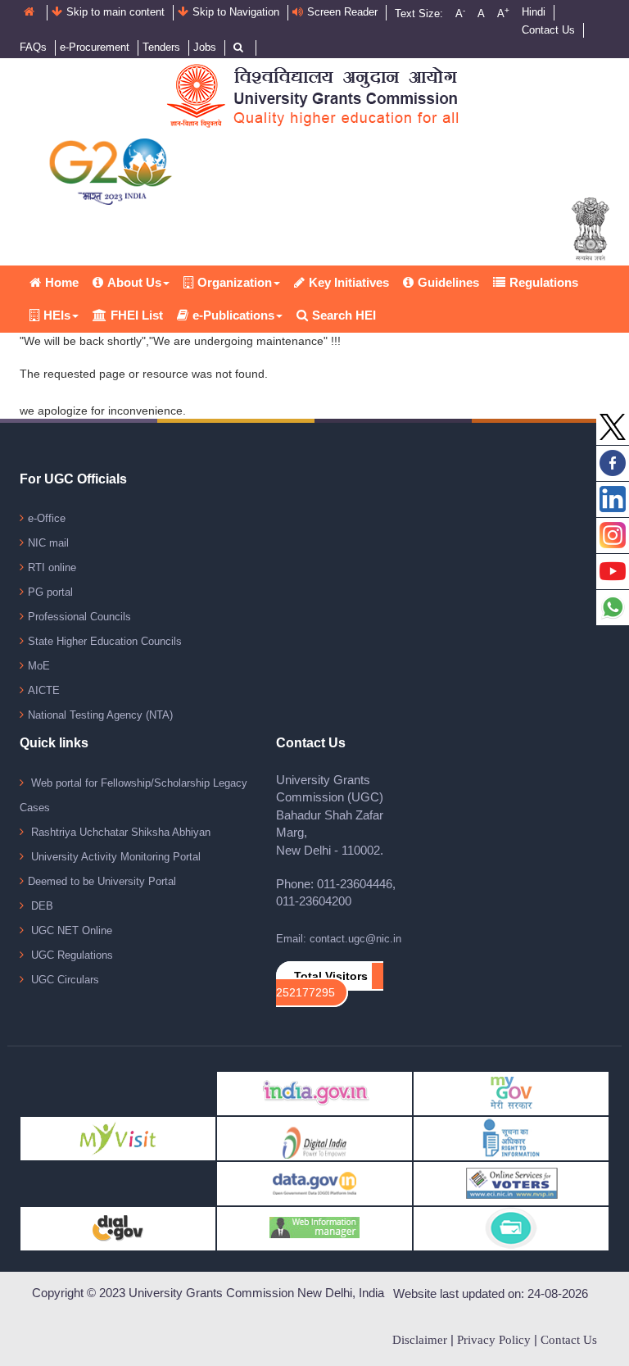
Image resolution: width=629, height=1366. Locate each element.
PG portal (50, 592)
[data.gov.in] (314, 1183)
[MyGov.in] (511, 1093)
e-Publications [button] (233, 315)
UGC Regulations (70, 955)
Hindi (533, 12)
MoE (39, 666)
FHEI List (137, 315)
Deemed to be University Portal (102, 881)
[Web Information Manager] (314, 1228)
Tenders (161, 47)
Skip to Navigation (235, 12)
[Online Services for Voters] (511, 1183)
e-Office (47, 518)
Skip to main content (115, 12)
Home (62, 282)
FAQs (33, 47)
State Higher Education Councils (105, 641)
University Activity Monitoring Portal (114, 857)
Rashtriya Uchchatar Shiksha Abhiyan (119, 832)
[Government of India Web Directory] (511, 1228)
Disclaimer (419, 1339)
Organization (234, 282)
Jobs (204, 47)
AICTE (44, 690)
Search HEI (344, 315)
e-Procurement (94, 47)
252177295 (305, 992)
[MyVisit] (118, 1138)
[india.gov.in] (314, 1093)
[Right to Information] (511, 1138)
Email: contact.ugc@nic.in (338, 939)
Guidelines (448, 282)
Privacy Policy (494, 1339)
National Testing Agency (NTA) (100, 715)
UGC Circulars (63, 979)
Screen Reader (342, 12)
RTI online (52, 567)
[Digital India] (314, 1138)
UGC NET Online (70, 930)
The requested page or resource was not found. (144, 373)
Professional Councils (79, 616)
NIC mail (48, 543)
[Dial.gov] (118, 1228)
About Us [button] (134, 282)
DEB (40, 906)
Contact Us (548, 30)
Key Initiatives (349, 282)
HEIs (56, 315)
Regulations (543, 282)
